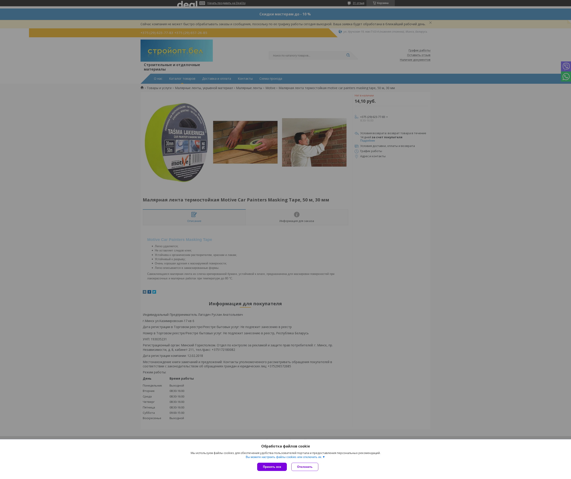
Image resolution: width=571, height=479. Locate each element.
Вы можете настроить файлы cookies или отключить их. (284, 457)
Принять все (272, 467)
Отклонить (304, 467)
